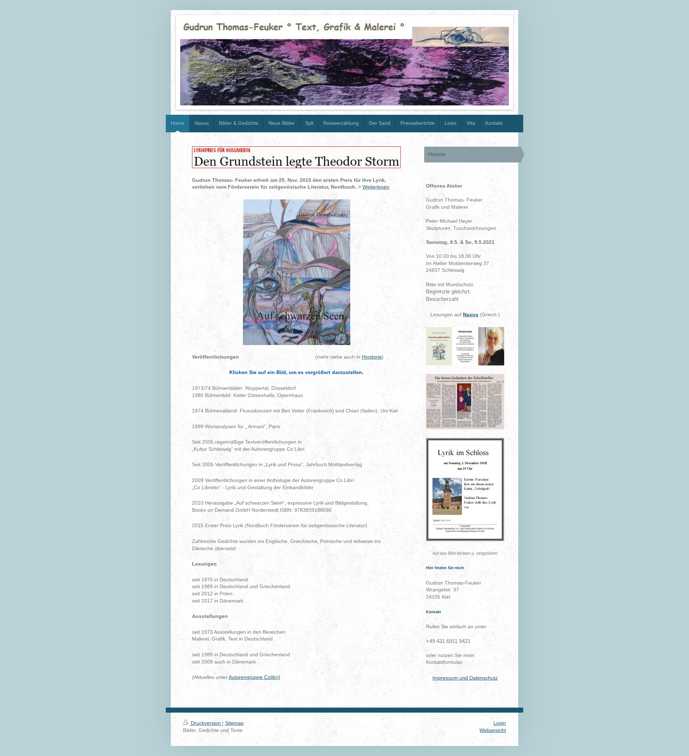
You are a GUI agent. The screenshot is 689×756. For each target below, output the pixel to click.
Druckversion (205, 723)
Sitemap (234, 723)
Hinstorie (372, 357)
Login (499, 723)
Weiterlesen (375, 187)
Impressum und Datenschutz (465, 678)
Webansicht (492, 730)
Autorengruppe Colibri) (254, 677)
